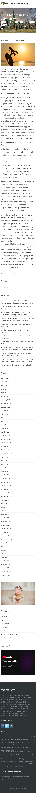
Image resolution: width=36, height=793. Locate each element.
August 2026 (5, 378)
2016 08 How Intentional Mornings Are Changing (14, 709)
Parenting (4, 627)
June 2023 (4, 507)
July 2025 (4, 418)
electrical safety (24, 739)
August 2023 (5, 500)
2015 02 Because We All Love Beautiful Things (14, 700)
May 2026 (4, 389)
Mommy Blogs (13, 747)
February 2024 (6, 478)
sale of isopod (21, 761)
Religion (3, 631)
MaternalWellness (5, 747)
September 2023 (6, 496)
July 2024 (4, 461)
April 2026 (4, 393)
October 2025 (5, 407)
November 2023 (6, 489)
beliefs (9, 737)
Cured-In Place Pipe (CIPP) (15, 739)
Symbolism (26, 764)
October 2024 (5, 450)
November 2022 (6, 532)
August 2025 (5, 414)
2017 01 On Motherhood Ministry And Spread (13, 713)
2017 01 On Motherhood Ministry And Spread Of (14, 715)
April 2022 (4, 557)
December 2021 (6, 571)
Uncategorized (6, 638)
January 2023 (5, 525)
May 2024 (4, 468)
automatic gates (4, 737)
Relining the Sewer (9, 761)
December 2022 (6, 529)
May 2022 (4, 554)
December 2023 (6, 486)
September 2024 (6, 453)
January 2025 (5, 439)
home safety (17, 745)
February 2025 (6, 436)
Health (3, 620)
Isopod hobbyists (24, 745)
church (33, 737)
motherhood (16, 274)
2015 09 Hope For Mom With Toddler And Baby (14, 702)
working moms (19, 767)
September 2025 (6, 411)
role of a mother (24, 83)
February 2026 (6, 400)
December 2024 (6, 443)
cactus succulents (20, 737)
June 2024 (4, 464)
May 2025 (4, 425)
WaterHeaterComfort (10, 766)
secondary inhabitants (6, 764)
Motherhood (6, 274)
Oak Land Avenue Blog (19, 788)
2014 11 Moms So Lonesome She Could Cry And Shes (16, 697)
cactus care (13, 737)
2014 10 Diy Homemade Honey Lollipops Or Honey (15, 695)
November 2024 (6, 446)
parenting (17, 755)
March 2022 (5, 561)
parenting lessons (24, 754)
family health (13, 742)
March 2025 (5, 432)
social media (21, 764)
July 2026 (4, 382)
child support (27, 737)
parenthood (11, 754)
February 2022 (6, 564)
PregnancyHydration (5, 758)
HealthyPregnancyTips (10, 745)
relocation (16, 761)
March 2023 (5, 518)
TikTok (31, 764)
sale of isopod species (28, 761)
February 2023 (6, 521)
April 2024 (4, 471)
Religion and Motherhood (9, 634)
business (4, 616)
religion (23, 758)
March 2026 (5, 396)
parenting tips (31, 754)
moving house (21, 751)
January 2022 (5, 568)
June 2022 (4, 550)
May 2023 (4, 511)
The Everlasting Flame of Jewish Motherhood (16, 365)
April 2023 (4, 514)
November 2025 (6, 403)
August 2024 (5, 457)
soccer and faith (14, 764)
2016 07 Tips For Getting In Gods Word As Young (14, 706)
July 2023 (4, 504)
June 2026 (4, 385)
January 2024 (5, 482)
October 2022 (5, 536)
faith (7, 742)
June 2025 (4, 421)
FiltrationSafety (27, 742)
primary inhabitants (14, 758)
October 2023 (5, 493)
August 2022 (5, 543)
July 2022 (4, 546)
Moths (16, 751)
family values (21, 742)
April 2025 (4, 428)
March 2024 (5, 475)
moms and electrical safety (24, 747)
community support (5, 739)
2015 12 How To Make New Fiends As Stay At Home (15, 704)
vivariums (3, 766)
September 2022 (6, 539)
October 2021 (5, 575)
